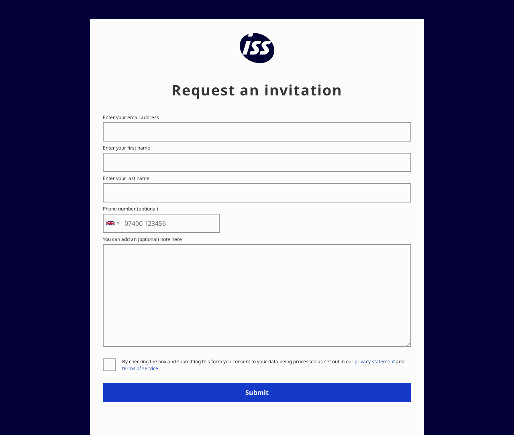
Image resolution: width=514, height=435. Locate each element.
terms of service (140, 368)
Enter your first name (126, 147)
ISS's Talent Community (257, 36)
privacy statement (375, 361)
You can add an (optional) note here (142, 239)
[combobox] (112, 223)
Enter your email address (131, 117)
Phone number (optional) (130, 208)
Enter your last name (126, 178)
